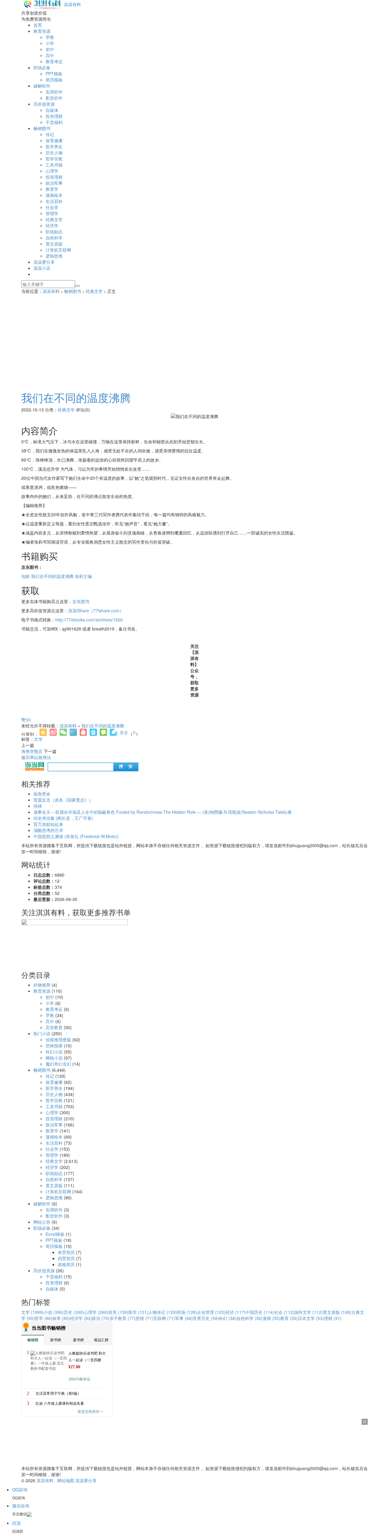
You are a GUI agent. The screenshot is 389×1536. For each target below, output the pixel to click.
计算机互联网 (58, 250)
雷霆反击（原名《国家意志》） (63, 800)
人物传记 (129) (162, 1312)
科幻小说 (54, 1052)
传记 (50, 134)
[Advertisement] (194, 339)
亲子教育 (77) (122, 1318)
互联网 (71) (164, 1318)
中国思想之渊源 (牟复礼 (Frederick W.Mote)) (76, 836)
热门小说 (41, 1033)
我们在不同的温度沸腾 (76, 397)
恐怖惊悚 (54, 1046)
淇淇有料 (72, 4)
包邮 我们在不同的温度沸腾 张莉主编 (56, 576)
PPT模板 (54, 73)
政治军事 (54, 183)
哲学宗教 (54, 159)
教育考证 (54, 61)
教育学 (52, 189)
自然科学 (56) (249, 1318)
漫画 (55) (271, 1318)
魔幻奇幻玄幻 (58, 1064)
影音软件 (54, 98)
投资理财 (54, 116)
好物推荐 (41, 985)
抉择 (37, 806)
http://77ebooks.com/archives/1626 (89, 620)
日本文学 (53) (311, 1318)
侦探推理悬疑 (58, 1039)
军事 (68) (184, 1318)
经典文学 (54, 219)
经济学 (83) (81, 1318)
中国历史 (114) (260, 1312)
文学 (38, 739)
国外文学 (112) (308, 1312)
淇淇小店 (41, 268)
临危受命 (41, 794)
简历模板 (54, 80)
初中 (50, 49)
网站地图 (65, 1480)
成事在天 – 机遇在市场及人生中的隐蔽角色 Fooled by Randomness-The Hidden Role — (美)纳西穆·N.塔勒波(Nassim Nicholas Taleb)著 (162, 812)
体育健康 (54, 140)
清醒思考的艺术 (48, 830)
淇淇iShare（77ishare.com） (96, 610)
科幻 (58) (227, 1318)
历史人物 (54, 152)
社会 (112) (284, 1312)
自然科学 (54, 238)
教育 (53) (289, 1318)
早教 (50, 37)
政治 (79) (100, 1318)
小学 (50, 43)
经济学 (52, 225)
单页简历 (66, 1252)
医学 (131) (138, 1312)
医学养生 (54, 146)
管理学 (52, 213)
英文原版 (54, 244)
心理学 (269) (96, 1312)
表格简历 (66, 1264)
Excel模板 (55, 1234)
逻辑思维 (54, 256)
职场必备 (41, 67)
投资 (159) (118, 1312)
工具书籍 (54, 165)
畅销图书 (41, 128)
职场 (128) (187, 1312)
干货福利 (54, 122)
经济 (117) (235, 1312)
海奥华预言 (32, 751)
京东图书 (80, 601)
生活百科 (54, 201)
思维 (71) (144, 1318)
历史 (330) (74, 1312)
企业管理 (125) (211, 1312)
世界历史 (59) (206, 1318)
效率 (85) (61, 1318)
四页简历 (66, 1258)
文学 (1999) (32, 1312)
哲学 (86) (43, 1318)
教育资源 (41, 31)
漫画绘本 (54, 195)
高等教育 (54, 1027)
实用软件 (54, 92)
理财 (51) (333, 1318)
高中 (50, 55)
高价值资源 (44, 104)
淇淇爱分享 (44, 262)
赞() (26, 719)
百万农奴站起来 (48, 824)
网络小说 (54, 1058)
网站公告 (41, 1222)
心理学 (52, 171)
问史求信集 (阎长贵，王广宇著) (63, 818)
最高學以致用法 (36, 757)
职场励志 (54, 232)
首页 (37, 25)
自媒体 (52, 110)
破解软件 (41, 86)
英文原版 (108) (337, 1312)
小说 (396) (54, 1312)
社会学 (52, 207)
